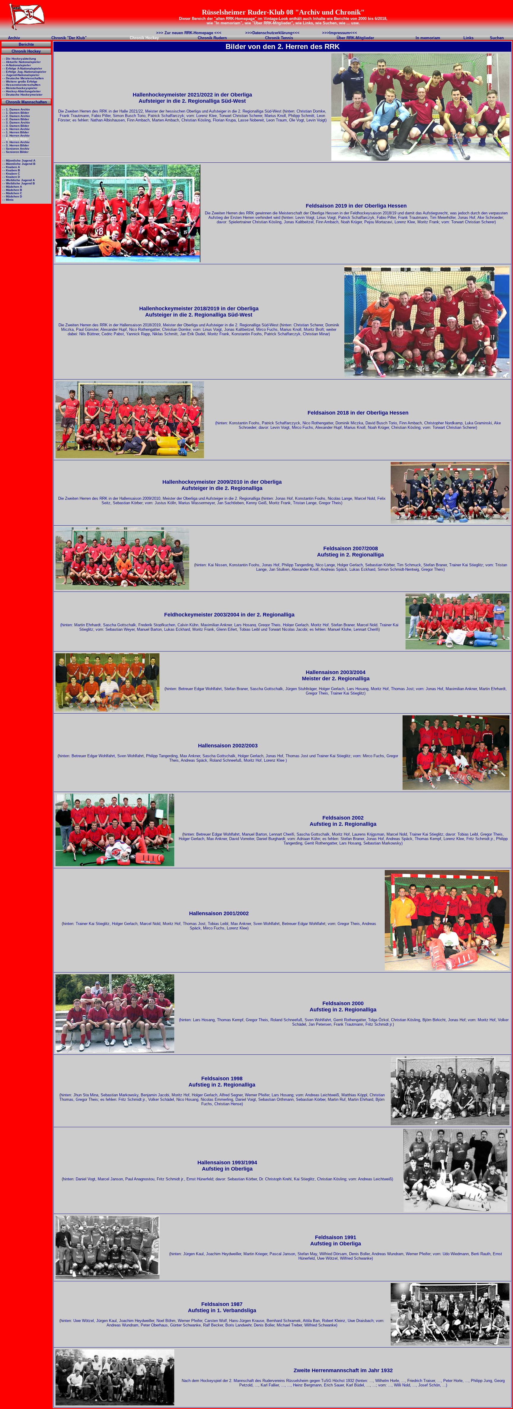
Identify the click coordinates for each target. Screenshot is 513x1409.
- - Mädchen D (11, 196)
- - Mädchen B (11, 190)
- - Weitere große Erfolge (19, 81)
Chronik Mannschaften (26, 102)
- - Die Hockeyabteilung (18, 58)
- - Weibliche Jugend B (18, 183)
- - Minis (7, 199)
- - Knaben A (10, 167)
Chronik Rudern (212, 38)
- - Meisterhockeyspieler (19, 88)
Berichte (26, 44)
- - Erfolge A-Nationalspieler (21, 68)
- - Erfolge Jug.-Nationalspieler (23, 71)
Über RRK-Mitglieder (355, 38)
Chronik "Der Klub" (69, 38)
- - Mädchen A (11, 186)
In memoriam (428, 38)
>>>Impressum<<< (339, 33)
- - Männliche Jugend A (18, 160)
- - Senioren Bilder (14, 152)
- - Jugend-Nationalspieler (20, 75)
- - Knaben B (10, 170)
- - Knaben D (10, 176)
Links (468, 38)
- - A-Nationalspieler (16, 65)
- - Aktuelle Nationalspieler (21, 62)
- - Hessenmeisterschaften (20, 84)
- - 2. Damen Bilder (15, 119)
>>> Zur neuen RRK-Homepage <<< (188, 33)
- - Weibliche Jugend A (18, 180)
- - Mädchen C (11, 193)
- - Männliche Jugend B (18, 163)
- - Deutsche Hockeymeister (21, 94)
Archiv (14, 38)
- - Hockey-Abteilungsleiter (21, 91)
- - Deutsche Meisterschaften (22, 78)
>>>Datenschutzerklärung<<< (272, 33)
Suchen (497, 38)
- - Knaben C (10, 173)
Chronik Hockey (26, 51)
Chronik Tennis (279, 38)
